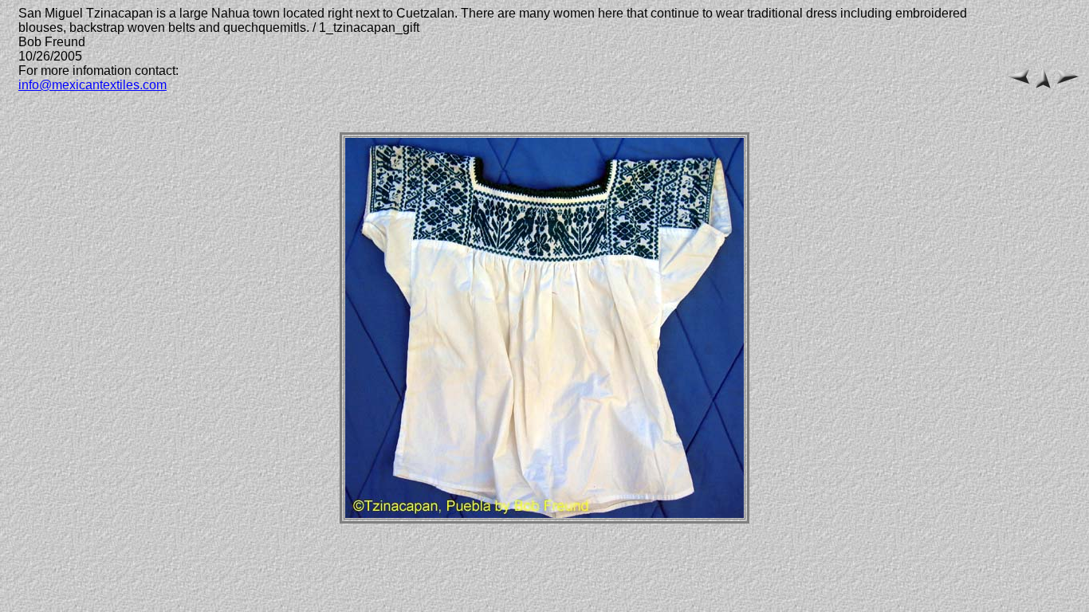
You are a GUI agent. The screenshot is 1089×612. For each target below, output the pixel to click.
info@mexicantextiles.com (92, 85)
